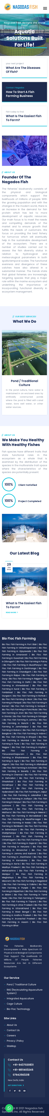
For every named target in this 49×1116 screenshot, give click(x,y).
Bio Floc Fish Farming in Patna (31, 661)
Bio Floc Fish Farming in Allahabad (29, 764)
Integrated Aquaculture (20, 998)
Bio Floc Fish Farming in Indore (29, 733)
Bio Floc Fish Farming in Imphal (29, 747)
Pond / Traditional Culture (21, 984)
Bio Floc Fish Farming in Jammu (20, 719)
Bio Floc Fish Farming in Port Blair (20, 644)
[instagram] (20, 1091)
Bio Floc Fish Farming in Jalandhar (23, 795)
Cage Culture (14, 1003)
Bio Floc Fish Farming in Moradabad (22, 815)
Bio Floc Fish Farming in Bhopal (19, 736)
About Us (12, 1025)
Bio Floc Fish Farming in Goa (32, 839)
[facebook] (10, 1091)
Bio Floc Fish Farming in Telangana (27, 898)
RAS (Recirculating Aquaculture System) (24, 991)
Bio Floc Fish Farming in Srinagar (30, 716)
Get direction (15, 1085)
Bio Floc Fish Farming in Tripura (19, 901)
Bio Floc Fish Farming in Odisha (20, 884)
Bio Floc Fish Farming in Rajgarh (26, 678)
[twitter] (15, 1091)
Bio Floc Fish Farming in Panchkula (20, 709)
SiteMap (11, 1046)
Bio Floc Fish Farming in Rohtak (29, 695)
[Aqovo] (24, 7)
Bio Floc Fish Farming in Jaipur (31, 791)
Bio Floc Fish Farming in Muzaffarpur (23, 664)
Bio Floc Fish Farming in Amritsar (20, 767)
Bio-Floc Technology (18, 1009)
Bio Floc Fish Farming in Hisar (17, 699)
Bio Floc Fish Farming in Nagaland (30, 880)
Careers (11, 1035)
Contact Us (13, 1030)
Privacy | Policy (15, 1040)
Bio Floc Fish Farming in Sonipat (28, 706)
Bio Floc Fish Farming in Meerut (29, 812)
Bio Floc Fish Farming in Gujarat (20, 843)
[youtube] (24, 1091)
